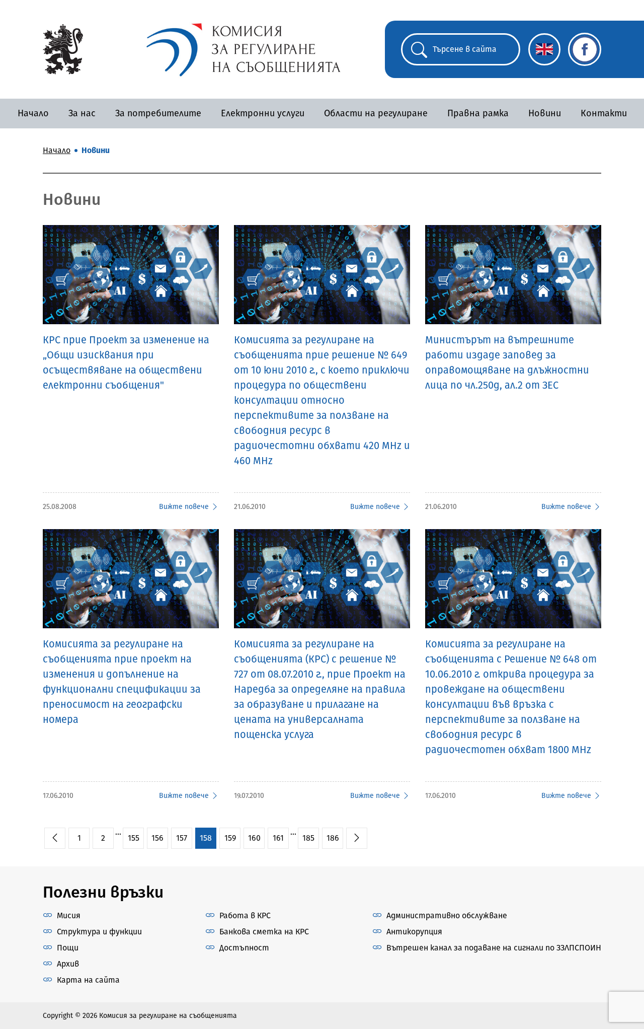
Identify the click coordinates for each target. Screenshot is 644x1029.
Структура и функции (99, 931)
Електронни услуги (262, 113)
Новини (544, 113)
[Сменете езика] (544, 49)
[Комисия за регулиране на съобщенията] (63, 48)
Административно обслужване (446, 915)
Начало (33, 113)
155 (133, 838)
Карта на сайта (88, 980)
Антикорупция (414, 931)
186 (333, 838)
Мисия (68, 915)
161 (278, 838)
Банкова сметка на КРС (264, 931)
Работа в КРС (245, 915)
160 (254, 838)
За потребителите (158, 113)
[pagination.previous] (55, 838)
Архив (68, 964)
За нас (82, 113)
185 (308, 838)
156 (157, 838)
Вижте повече (184, 506)
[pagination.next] (357, 838)
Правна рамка (478, 113)
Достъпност (244, 947)
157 (181, 838)
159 (230, 838)
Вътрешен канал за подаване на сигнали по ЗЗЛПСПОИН (493, 947)
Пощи (67, 947)
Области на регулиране (376, 113)
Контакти (604, 113)
